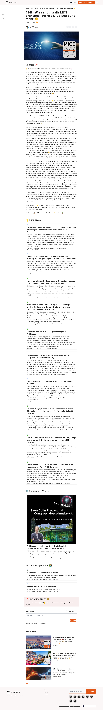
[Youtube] (79, 697)
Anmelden (73, 2)
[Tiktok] (83, 697)
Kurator (32, 26)
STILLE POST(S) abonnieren (86, 2)
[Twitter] (70, 697)
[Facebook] (87, 697)
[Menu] (97, 2)
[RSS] (75, 701)
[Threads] (70, 701)
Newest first (71, 611)
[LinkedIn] (75, 697)
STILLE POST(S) (29, 8)
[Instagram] (91, 697)
